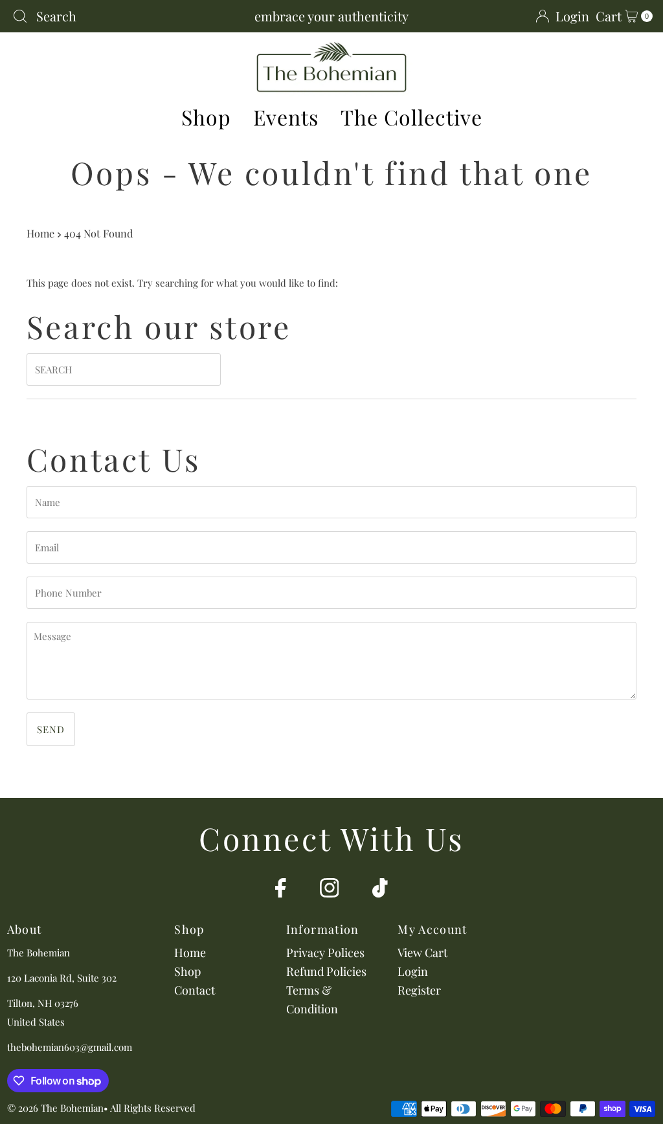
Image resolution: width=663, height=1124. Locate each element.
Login (413, 971)
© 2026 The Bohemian (55, 1107)
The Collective (411, 117)
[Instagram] (329, 889)
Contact (194, 990)
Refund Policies (326, 971)
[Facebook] (280, 889)
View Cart (422, 952)
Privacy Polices (325, 952)
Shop (206, 117)
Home (40, 233)
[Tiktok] (380, 889)
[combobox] (118, 16)
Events (286, 117)
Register (419, 990)
